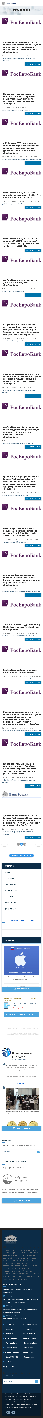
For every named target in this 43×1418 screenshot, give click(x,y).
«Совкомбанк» (29, 1357)
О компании (9, 1324)
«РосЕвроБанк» (29, 1338)
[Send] (38, 1151)
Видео (7, 872)
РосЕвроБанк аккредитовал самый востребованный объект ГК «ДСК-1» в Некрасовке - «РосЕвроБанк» (22, 195)
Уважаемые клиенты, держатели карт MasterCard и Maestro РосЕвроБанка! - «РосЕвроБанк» (22, 627)
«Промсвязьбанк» (30, 1343)
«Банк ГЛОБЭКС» (12, 1357)
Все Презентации (23, 1201)
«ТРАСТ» (8, 1362)
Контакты (9, 1329)
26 (25, 844)
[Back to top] (37, 1412)
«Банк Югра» (28, 1352)
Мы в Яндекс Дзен (19, 1008)
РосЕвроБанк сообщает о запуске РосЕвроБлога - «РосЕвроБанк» (20, 671)
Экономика (27, 1329)
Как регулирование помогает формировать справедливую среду (20, 1311)
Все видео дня (11, 891)
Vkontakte (8, 1412)
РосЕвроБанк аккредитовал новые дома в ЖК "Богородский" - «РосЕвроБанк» (20, 282)
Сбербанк (9, 897)
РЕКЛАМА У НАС (30, 1324)
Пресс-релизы (11, 884)
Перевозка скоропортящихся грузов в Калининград (18, 1291)
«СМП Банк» (28, 1348)
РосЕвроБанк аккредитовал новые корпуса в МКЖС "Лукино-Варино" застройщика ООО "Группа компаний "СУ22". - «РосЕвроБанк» (21, 242)
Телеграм (13, 1412)
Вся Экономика (23, 1128)
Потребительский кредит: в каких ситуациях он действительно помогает (20, 1301)
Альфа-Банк (10, 903)
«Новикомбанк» (11, 1348)
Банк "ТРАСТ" (10, 909)
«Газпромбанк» (11, 1338)
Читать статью (34, 64)
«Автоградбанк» (11, 1343)
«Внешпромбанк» (12, 1352)
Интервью (9, 878)
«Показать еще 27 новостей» (21, 855)
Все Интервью (23, 989)
